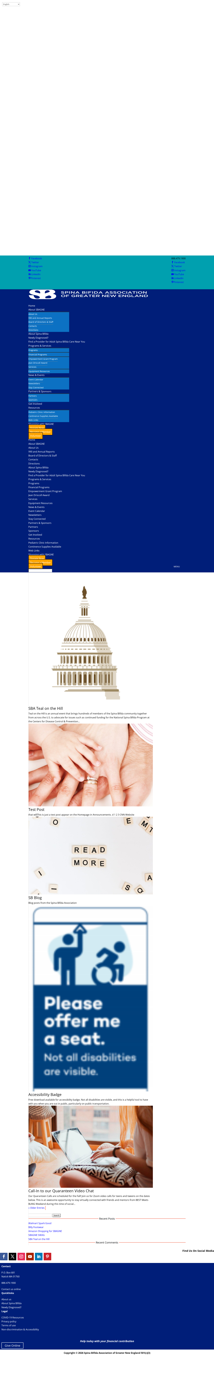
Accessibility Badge (45, 1094)
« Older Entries (36, 1207)
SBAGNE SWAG (36, 1235)
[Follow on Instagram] (21, 1256)
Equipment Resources (39, 371)
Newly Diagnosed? (38, 337)
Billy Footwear (36, 1227)
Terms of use (8, 1325)
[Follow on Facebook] (4, 1256)
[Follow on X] (12, 1256)
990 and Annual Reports (40, 318)
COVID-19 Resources (12, 1317)
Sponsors (32, 399)
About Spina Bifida (38, 333)
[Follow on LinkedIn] (39, 1256)
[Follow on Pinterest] (47, 1256)
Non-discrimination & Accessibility (20, 1329)
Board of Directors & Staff (40, 322)
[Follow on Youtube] (30, 1256)
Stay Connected (36, 387)
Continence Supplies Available (43, 416)
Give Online (12, 1346)
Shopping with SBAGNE (41, 554)
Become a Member (40, 431)
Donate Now (37, 428)
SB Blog (35, 897)
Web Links (33, 420)
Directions (33, 330)
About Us (32, 314)
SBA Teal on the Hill (45, 708)
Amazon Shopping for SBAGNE (45, 1231)
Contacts (32, 326)
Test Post (36, 809)
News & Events (36, 375)
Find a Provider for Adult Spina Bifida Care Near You (56, 341)
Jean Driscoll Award (37, 362)
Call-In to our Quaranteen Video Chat (61, 1190)
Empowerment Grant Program (43, 359)
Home (31, 305)
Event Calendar (35, 379)
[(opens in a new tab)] (90, 704)
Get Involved (35, 403)
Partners (32, 395)
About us (6, 1299)
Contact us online (11, 1289)
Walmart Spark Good (39, 1223)
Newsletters (34, 383)
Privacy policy (8, 1321)
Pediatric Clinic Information (41, 412)
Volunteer (35, 435)
